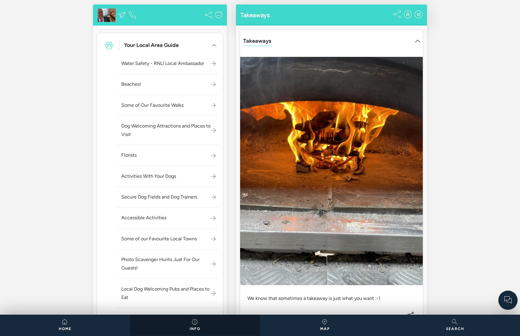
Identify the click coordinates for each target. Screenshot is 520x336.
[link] (65, 325)
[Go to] (508, 300)
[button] (122, 15)
